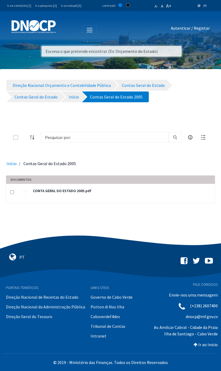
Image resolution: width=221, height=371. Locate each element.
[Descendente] (33, 137)
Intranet (98, 336)
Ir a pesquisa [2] (46, 6)
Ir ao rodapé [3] (71, 6)
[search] (175, 137)
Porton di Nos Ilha (107, 306)
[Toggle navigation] (63, 29)
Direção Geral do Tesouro (29, 316)
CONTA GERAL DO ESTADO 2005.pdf (62, 190)
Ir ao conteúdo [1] (19, 6)
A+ (168, 6)
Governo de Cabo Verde (112, 297)
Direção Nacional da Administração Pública (45, 306)
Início (11, 163)
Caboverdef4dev (105, 316)
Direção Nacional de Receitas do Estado (42, 297)
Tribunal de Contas (108, 326)
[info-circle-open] (190, 137)
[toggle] (24, 137)
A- (156, 6)
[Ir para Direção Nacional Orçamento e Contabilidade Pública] (33, 26)
